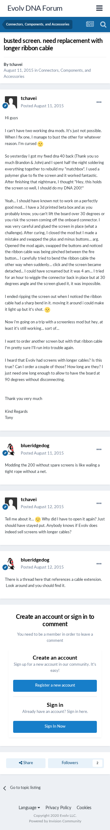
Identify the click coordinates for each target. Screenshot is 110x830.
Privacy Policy (58, 808)
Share (27, 763)
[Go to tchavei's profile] (11, 102)
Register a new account (55, 685)
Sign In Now (55, 727)
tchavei (15, 65)
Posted (42, 106)
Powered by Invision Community (55, 821)
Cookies (84, 808)
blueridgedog (35, 445)
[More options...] (99, 102)
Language (28, 808)
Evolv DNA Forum (35, 8)
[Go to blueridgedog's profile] (11, 450)
